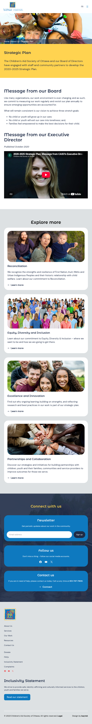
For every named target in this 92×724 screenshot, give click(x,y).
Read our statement (17, 697)
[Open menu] (87, 6)
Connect (47, 586)
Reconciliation (17, 266)
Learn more (17, 284)
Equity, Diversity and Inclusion (28, 332)
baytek (84, 716)
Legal (59, 716)
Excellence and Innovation (26, 396)
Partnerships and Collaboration (29, 459)
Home (6, 41)
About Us (15, 41)
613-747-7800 (76, 581)
